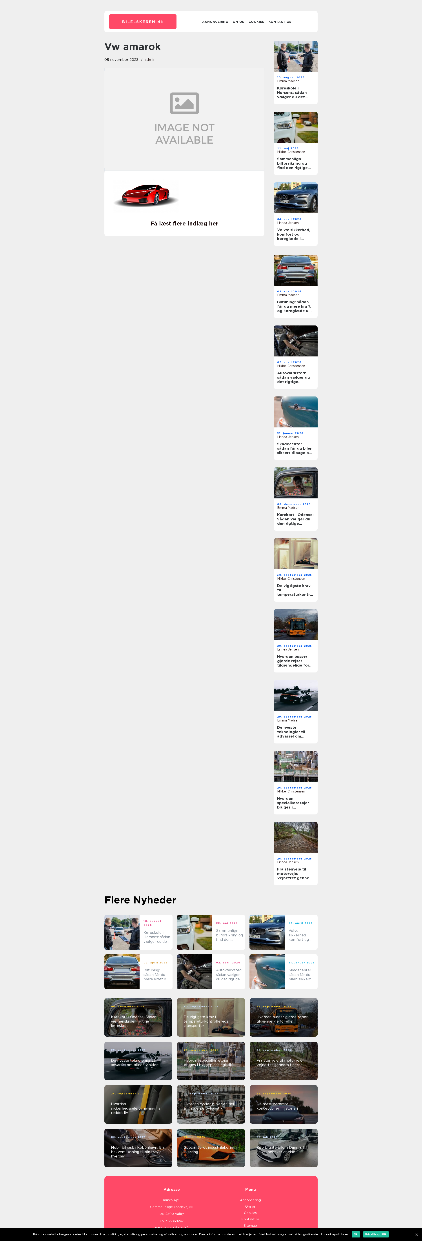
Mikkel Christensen (291, 151)
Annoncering (215, 22)
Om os (238, 22)
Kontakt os (280, 22)
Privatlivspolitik (376, 1234)
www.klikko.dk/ (176, 1227)
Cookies (256, 22)
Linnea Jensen (288, 222)
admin (150, 60)
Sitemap (250, 1226)
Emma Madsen (288, 81)
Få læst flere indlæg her (184, 223)
